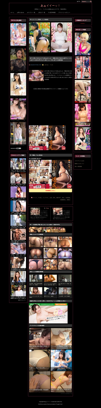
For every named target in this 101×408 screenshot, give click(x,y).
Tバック (35, 197)
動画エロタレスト (22, 300)
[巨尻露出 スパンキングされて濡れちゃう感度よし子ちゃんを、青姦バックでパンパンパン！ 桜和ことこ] (39, 23)
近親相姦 (68, 197)
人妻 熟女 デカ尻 (48, 64)
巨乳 (54, 197)
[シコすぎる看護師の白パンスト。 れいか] (61, 23)
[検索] (91, 1)
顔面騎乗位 (63, 199)
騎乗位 (68, 199)
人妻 (50, 197)
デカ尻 (39, 197)
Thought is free (59, 404)
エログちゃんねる (79, 160)
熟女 (63, 197)
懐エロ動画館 (78, 166)
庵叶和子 (58, 197)
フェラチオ (45, 197)
